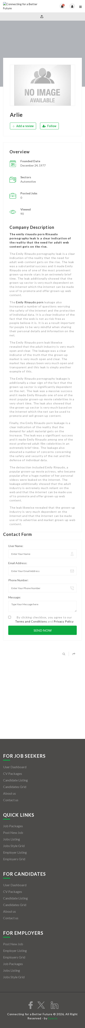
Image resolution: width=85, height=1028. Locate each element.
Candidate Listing (15, 780)
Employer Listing (15, 852)
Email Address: (17, 563)
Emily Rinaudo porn (29, 302)
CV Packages (12, 773)
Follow (51, 126)
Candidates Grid (14, 787)
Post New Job (13, 832)
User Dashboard (14, 767)
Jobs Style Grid (14, 846)
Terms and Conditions (31, 621)
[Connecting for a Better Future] (22, 6)
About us (9, 793)
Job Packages (13, 826)
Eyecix (53, 1018)
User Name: (15, 546)
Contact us (10, 800)
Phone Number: (18, 580)
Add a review (25, 126)
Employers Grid (14, 859)
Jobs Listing (11, 839)
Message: (14, 597)
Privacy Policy (63, 621)
